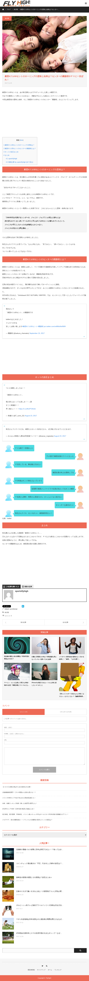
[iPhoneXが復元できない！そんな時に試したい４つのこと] (44, 671)
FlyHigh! (48, 978)
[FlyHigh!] (16, 3)
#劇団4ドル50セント (29, 326)
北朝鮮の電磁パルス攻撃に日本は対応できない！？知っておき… (39, 849)
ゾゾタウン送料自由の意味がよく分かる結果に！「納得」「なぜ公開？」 (71, 658)
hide (21, 140)
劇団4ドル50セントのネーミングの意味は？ (19, 145)
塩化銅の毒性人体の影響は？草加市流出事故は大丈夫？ (16, 658)
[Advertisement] (44, 121)
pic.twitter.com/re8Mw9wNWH (55, 326)
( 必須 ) (8, 727)
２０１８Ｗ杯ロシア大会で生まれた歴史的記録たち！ (19, 798)
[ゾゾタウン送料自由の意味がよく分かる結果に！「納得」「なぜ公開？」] (72, 645)
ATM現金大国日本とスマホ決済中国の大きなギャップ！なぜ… (39, 933)
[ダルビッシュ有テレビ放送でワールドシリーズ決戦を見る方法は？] (8, 910)
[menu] (86, 3)
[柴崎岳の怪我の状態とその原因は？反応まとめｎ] (8, 882)
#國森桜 (40, 326)
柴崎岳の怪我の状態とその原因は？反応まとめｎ (34, 877)
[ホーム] (3, 9)
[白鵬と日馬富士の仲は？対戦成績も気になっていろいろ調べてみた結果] (44, 645)
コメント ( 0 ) (23, 712)
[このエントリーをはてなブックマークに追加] (23, 607)
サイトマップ (41, 970)
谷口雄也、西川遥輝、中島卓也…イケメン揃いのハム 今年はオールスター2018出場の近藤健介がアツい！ (35, 814)
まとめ (6, 155)
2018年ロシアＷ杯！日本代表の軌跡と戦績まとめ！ (18, 809)
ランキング (57, 970)
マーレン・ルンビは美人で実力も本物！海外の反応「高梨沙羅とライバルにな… (16, 684)
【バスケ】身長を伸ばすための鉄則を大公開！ (17, 787)
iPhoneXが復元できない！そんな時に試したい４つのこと (44, 684)
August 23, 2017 (31, 416)
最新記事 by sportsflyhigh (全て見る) (19, 162)
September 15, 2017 (37, 333)
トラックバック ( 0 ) (65, 712)
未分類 (7, 18)
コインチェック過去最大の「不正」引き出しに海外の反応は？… (39, 863)
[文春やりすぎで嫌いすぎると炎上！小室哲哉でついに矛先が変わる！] (8, 896)
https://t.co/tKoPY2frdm (27, 409)
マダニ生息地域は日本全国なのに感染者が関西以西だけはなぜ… (39, 919)
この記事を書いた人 (12, 586)
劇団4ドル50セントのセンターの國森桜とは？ (20, 148)
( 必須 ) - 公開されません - (14, 733)
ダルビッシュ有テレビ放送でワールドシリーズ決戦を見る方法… (39, 905)
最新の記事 (28, 586)
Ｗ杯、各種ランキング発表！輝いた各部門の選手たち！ (19, 803)
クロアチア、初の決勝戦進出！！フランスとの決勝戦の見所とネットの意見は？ (27, 820)
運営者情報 (31, 970)
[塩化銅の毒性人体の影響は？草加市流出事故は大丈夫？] (17, 645)
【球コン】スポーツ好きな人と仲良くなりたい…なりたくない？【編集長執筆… (71, 695)
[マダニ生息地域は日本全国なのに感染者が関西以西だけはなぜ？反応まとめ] (8, 924)
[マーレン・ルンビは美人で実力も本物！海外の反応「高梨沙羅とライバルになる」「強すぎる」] (17, 671)
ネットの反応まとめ (11, 152)
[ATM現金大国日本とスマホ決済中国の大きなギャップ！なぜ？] (8, 937)
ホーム (50, 970)
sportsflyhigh (11, 158)
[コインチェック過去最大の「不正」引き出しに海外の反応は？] (8, 868)
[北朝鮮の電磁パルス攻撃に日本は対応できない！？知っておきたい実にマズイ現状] (8, 854)
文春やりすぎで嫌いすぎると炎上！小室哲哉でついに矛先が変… (39, 891)
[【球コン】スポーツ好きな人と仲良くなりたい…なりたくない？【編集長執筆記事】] (72, 677)
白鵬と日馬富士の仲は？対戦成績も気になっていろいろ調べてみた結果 (44, 658)
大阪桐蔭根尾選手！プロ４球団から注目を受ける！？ (19, 792)
